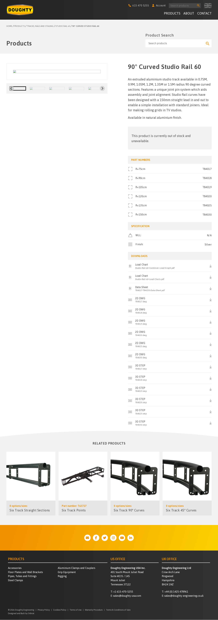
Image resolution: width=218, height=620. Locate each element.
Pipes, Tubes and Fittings (22, 576)
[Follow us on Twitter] (105, 538)
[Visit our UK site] (208, 5)
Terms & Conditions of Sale (118, 610)
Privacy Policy (44, 610)
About (189, 13)
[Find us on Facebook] (96, 538)
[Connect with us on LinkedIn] (131, 538)
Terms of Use (76, 610)
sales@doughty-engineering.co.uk (184, 595)
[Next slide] (102, 88)
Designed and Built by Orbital (21, 613)
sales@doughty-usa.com (127, 595)
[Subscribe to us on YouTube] (122, 538)
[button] (18, 88)
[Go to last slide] (11, 88)
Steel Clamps (15, 580)
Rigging (62, 576)
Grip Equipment (67, 572)
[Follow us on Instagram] (113, 538)
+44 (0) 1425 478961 (176, 591)
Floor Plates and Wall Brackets (25, 572)
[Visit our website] (87, 538)
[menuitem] (172, 14)
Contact (204, 13)
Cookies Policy (59, 610)
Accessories (15, 568)
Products (172, 13)
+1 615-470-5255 (123, 591)
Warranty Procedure (94, 610)
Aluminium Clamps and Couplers (76, 568)
